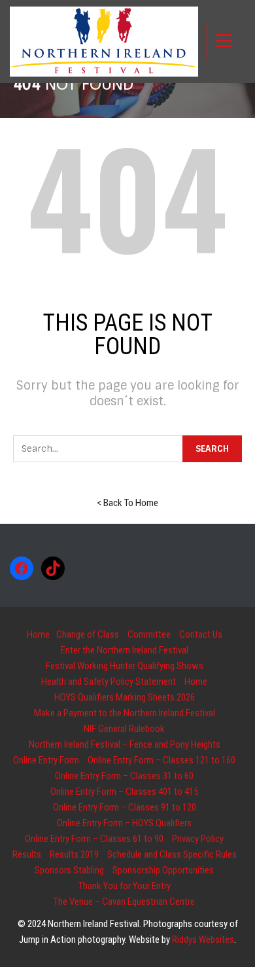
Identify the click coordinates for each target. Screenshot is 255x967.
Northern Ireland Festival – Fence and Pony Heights (124, 744)
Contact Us (200, 634)
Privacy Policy (198, 839)
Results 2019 (74, 854)
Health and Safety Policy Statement (108, 681)
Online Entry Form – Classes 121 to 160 (161, 760)
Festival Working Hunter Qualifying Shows (124, 666)
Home (38, 634)
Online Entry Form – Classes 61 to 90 (94, 839)
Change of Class (87, 634)
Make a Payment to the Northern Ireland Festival (124, 713)
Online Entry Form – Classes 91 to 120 (124, 807)
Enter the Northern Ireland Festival (124, 650)
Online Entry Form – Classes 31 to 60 (124, 776)
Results (26, 854)
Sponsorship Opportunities (163, 870)
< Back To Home (127, 503)
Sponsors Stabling (69, 870)
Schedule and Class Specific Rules (172, 854)
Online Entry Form (46, 760)
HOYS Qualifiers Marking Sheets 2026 (124, 697)
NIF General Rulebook (124, 729)
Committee (149, 634)
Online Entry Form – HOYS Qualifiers (124, 823)
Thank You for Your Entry (124, 886)
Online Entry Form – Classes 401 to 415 (124, 791)
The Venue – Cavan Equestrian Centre (124, 901)
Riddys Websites (203, 939)
